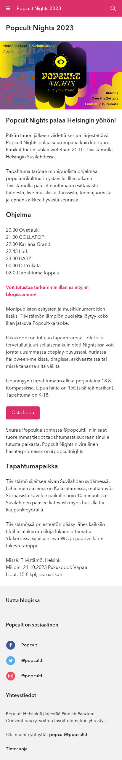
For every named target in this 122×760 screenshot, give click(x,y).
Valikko (8, 8)
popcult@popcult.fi (69, 735)
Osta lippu (23, 413)
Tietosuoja (17, 749)
